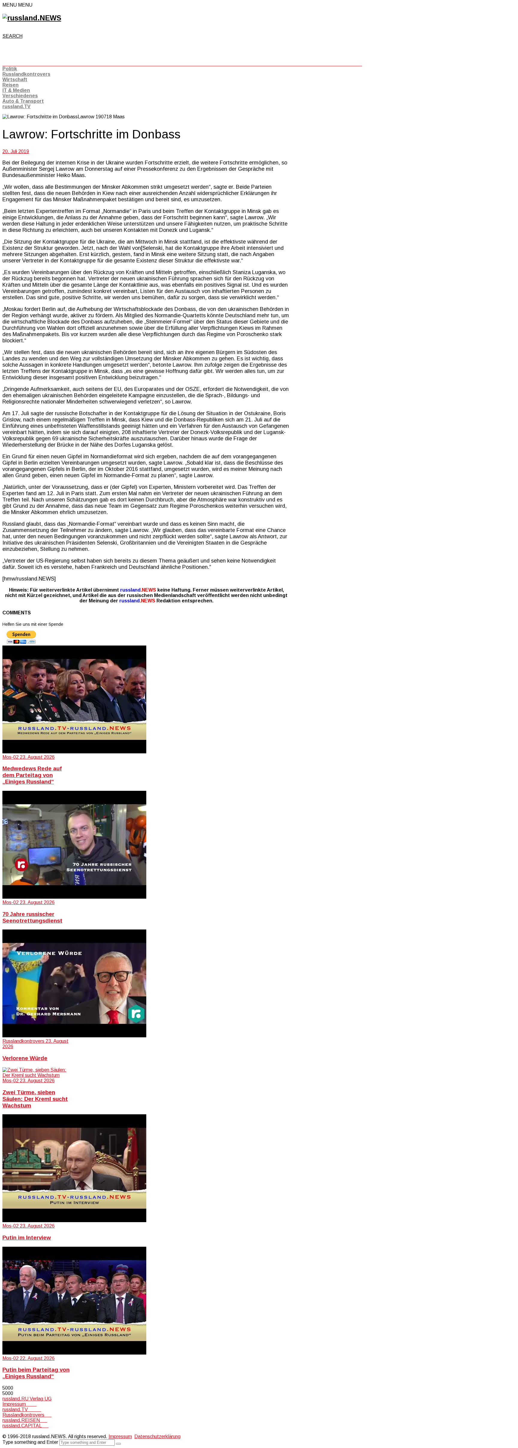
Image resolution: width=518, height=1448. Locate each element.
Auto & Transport (23, 101)
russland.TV (16, 106)
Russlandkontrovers (26, 74)
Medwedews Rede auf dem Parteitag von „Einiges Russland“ (32, 775)
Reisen (10, 84)
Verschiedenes (20, 95)
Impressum (19, 1404)
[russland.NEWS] (31, 18)
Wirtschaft (14, 79)
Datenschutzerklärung (157, 1436)
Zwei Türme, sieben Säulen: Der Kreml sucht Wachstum (35, 1099)
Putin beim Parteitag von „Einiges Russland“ (36, 1373)
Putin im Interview (26, 1237)
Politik (9, 68)
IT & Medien (16, 90)
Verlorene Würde (24, 1058)
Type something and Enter (30, 1442)
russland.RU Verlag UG (27, 1398)
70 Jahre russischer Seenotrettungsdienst (32, 917)
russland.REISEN (24, 1420)
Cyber (8, 1431)
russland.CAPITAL (25, 1425)
